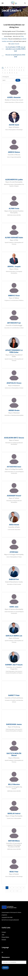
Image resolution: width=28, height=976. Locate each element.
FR (2, 952)
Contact (4, 932)
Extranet (4, 939)
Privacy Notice (5, 937)
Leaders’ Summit (14, 44)
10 (17, 891)
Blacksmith (16, 919)
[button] (2, 3)
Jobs (3, 934)
